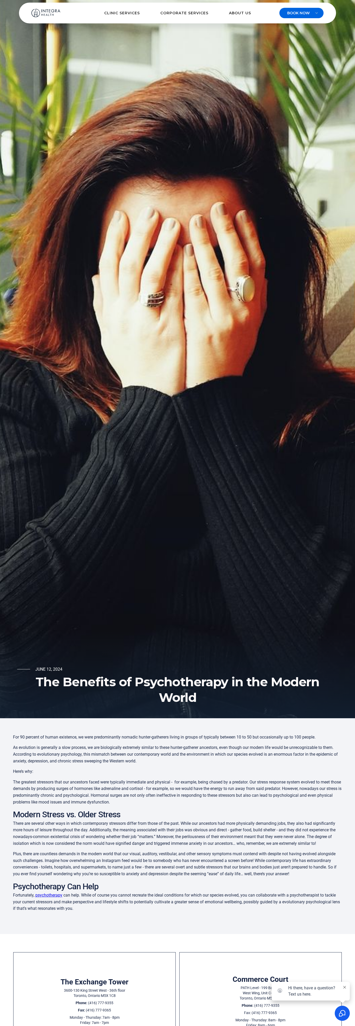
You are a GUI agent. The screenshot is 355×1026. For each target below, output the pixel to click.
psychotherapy (48, 895)
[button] (122, 13)
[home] (45, 13)
